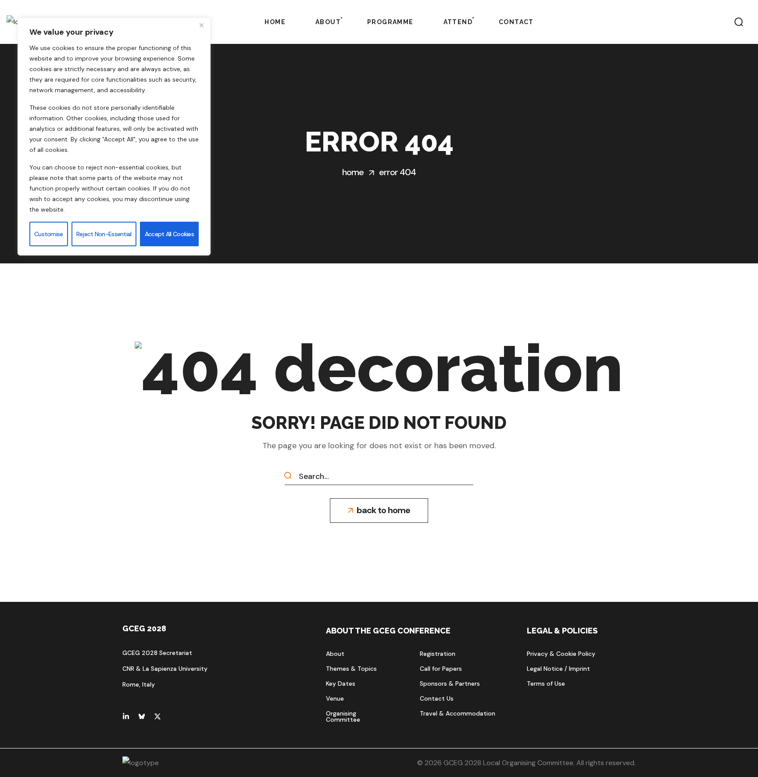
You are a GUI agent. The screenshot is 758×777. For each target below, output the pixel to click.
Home (353, 172)
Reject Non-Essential (104, 234)
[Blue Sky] (141, 716)
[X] (157, 716)
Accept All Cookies (169, 234)
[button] (738, 22)
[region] (114, 136)
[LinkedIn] (125, 716)
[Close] (201, 25)
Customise (48, 234)
